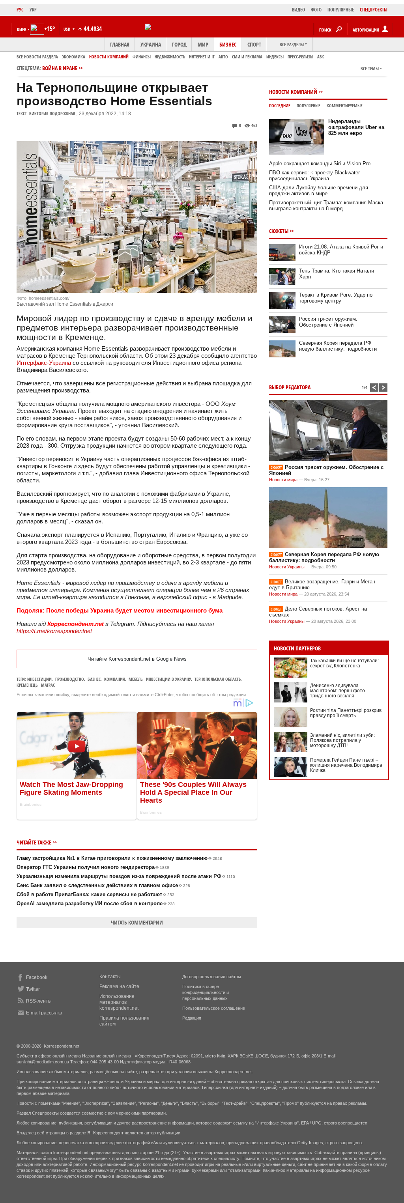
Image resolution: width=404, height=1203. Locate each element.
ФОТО (316, 9)
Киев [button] (21, 29)
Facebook (36, 977)
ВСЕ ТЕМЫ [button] (370, 68)
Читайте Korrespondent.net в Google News (137, 659)
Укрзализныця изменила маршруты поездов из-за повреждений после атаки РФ (126, 876)
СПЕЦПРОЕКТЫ (373, 9)
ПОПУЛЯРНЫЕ (340, 9)
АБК (320, 57)
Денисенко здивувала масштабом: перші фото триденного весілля (337, 691)
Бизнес (227, 44)
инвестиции (39, 679)
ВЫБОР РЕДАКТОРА (289, 387)
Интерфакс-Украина (44, 362)
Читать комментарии (137, 922)
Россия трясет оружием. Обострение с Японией (328, 322)
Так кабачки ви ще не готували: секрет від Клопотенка (344, 663)
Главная (119, 44)
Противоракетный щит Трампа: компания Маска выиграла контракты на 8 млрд (326, 205)
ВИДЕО (298, 9)
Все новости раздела (37, 57)
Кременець (27, 685)
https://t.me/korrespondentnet (54, 631)
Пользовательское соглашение (213, 1008)
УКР (33, 9)
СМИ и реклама (247, 57)
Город (179, 44)
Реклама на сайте (119, 986)
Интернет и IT (202, 57)
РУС (20, 9)
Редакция (191, 1018)
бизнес (94, 679)
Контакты (110, 976)
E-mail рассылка (44, 1013)
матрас (48, 685)
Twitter (33, 989)
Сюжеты (278, 231)
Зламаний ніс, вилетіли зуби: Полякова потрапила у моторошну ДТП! (342, 740)
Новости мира (283, 479)
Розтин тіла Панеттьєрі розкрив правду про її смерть (346, 713)
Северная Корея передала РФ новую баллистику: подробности (338, 346)
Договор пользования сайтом (211, 976)
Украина (150, 44)
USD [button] (67, 29)
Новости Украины (287, 566)
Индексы (275, 57)
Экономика (73, 57)
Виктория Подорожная (52, 113)
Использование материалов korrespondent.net (118, 1002)
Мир (203, 44)
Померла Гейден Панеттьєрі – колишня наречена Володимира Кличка (346, 765)
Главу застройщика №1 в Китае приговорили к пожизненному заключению (119, 858)
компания (114, 679)
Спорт (254, 44)
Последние (279, 105)
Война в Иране (59, 68)
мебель (135, 679)
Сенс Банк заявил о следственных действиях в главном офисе (103, 885)
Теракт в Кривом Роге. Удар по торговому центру (335, 298)
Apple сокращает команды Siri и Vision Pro (319, 163)
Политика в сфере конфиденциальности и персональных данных (205, 992)
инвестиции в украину (168, 679)
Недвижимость (170, 57)
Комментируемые (345, 105)
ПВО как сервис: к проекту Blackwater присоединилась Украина (314, 175)
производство (69, 679)
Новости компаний (109, 57)
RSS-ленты (39, 1001)
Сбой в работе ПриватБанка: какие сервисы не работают (95, 894)
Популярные (308, 105)
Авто (223, 57)
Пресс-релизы (300, 57)
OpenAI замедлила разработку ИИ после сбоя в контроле (96, 903)
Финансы (142, 57)
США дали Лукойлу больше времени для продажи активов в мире (318, 190)
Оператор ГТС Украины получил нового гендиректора (93, 867)
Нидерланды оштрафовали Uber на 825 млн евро (356, 127)
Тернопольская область (218, 679)
